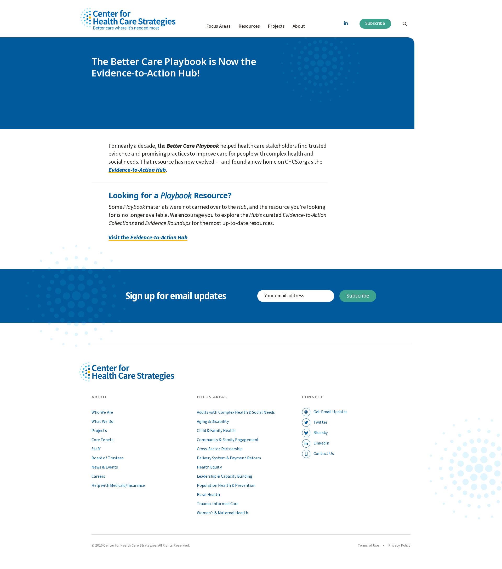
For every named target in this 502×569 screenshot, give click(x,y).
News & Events (105, 467)
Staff (96, 449)
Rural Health (208, 494)
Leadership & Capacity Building (224, 476)
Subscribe (375, 23)
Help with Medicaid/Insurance (118, 485)
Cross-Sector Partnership (220, 449)
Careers (98, 476)
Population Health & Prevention (226, 485)
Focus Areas (218, 26)
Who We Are (102, 412)
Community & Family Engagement (228, 440)
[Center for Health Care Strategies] (139, 378)
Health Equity (209, 467)
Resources (249, 26)
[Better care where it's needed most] (127, 18)
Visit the (119, 237)
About (299, 26)
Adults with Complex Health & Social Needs (236, 412)
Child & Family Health (216, 431)
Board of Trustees (108, 458)
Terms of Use (368, 545)
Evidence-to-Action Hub (137, 170)
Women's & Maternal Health (222, 513)
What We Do (102, 421)
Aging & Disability (213, 421)
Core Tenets (102, 440)
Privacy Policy (399, 545)
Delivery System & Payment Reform (229, 458)
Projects (276, 26)
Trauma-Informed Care (218, 504)
